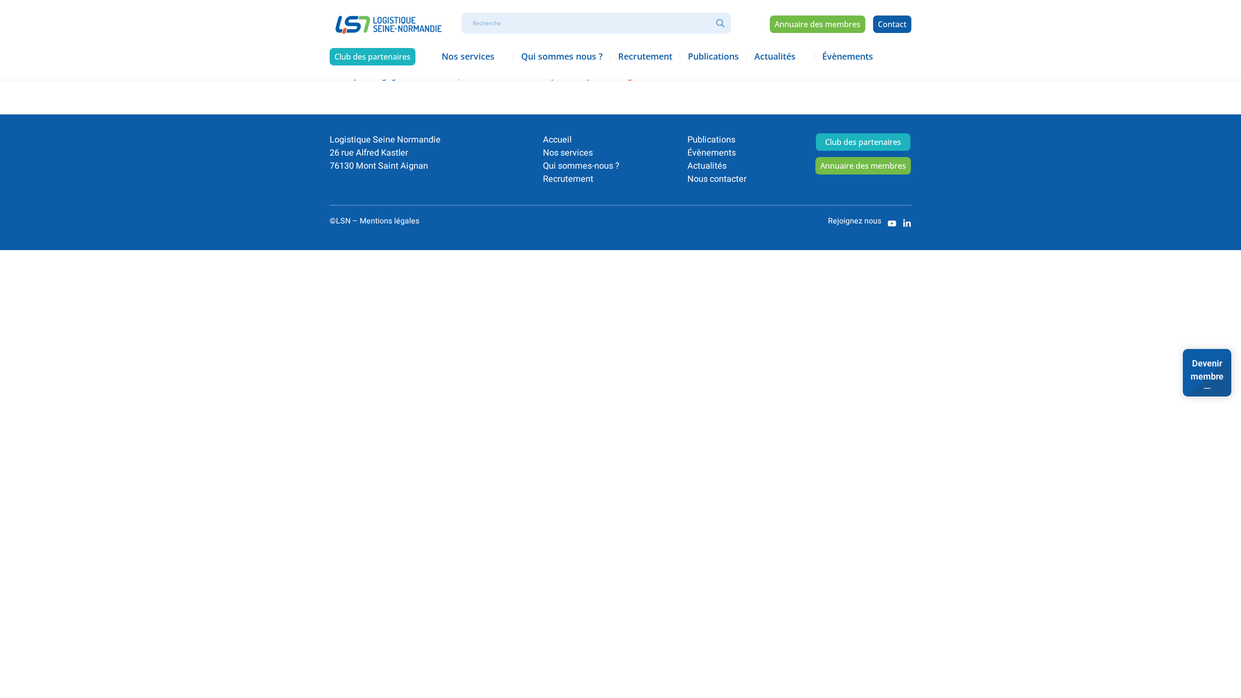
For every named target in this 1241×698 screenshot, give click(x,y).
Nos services (568, 152)
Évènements (711, 152)
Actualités (707, 166)
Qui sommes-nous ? (581, 166)
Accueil (557, 139)
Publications (711, 139)
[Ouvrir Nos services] (501, 56)
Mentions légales (389, 221)
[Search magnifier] (720, 23)
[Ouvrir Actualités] (802, 56)
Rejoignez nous (854, 221)
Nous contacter (717, 179)
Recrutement (568, 179)
